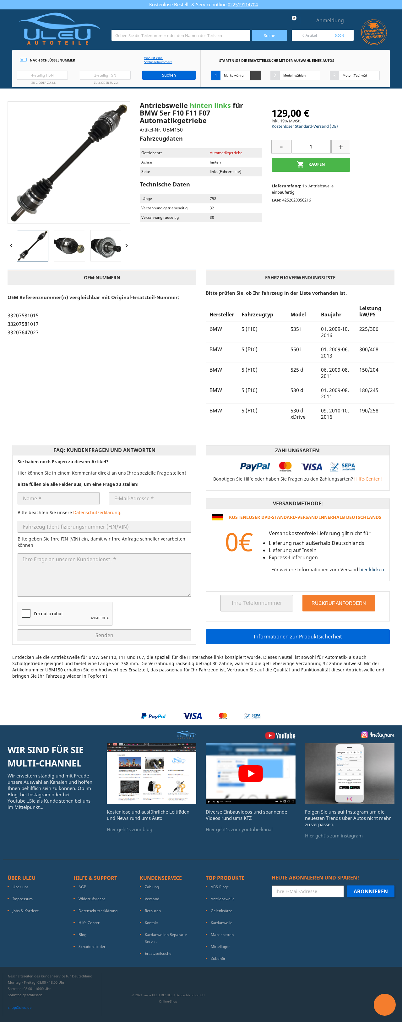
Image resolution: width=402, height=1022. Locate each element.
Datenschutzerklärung (96, 512)
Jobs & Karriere (26, 910)
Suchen (169, 75)
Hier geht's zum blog (129, 829)
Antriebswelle (223, 898)
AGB (82, 887)
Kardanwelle (221, 922)
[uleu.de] (59, 31)
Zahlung (152, 887)
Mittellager (220, 946)
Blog (82, 934)
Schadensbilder (92, 946)
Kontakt (151, 922)
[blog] (152, 773)
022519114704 (243, 4)
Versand (152, 898)
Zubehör (218, 958)
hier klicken (371, 569)
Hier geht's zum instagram (334, 835)
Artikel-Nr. (150, 130)
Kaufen (311, 164)
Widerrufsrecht (92, 898)
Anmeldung (330, 20)
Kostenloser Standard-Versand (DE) (305, 126)
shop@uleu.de (19, 1007)
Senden (104, 635)
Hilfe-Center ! (368, 479)
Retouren (153, 910)
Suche (269, 35)
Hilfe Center (89, 922)
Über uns (21, 887)
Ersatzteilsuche (158, 953)
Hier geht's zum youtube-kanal (239, 829)
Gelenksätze (221, 910)
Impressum (23, 898)
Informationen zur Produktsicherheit (298, 636)
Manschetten (222, 934)
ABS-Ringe (220, 887)
